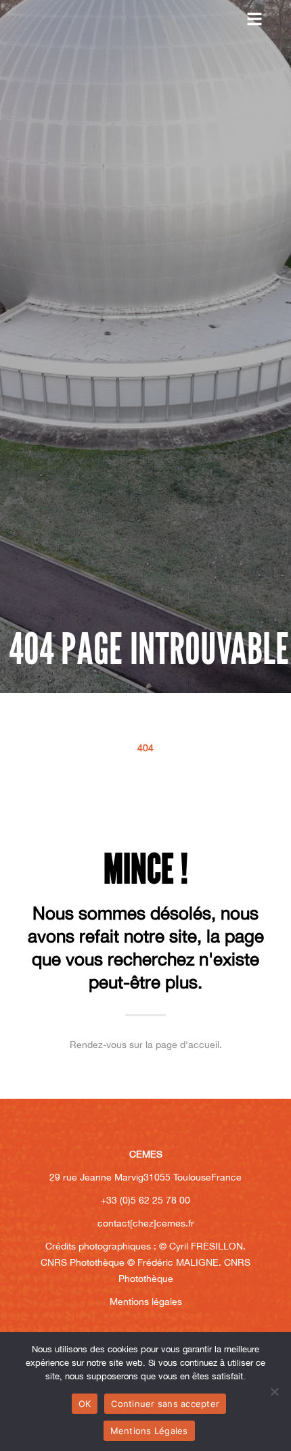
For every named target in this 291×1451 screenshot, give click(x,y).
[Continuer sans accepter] (274, 1391)
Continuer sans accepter (165, 1403)
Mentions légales (146, 1301)
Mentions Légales (149, 1430)
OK (85, 1403)
